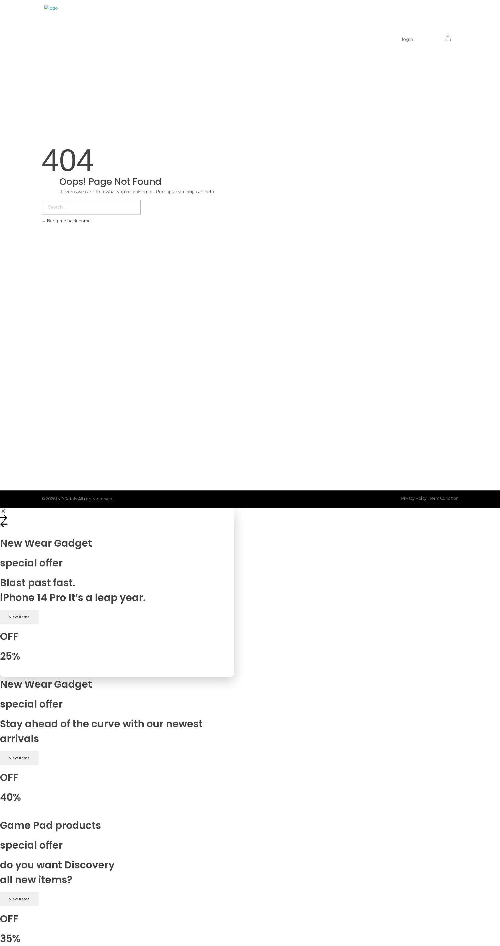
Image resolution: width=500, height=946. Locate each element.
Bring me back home (68, 220)
